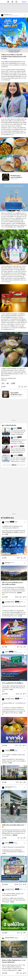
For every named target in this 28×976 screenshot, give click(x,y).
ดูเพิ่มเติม (19, 592)
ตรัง (8, 383)
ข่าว (3, 383)
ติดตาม (10, 14)
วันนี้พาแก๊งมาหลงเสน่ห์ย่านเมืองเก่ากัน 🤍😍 (14, 826)
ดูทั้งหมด (14, 465)
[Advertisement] (14, 8)
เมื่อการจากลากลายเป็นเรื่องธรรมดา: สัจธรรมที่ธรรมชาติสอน (12, 583)
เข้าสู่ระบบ (24, 2)
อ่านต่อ (6, 534)
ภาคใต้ (13, 383)
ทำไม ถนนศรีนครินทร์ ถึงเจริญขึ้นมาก (12, 683)
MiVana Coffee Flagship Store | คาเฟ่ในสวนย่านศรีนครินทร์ (13, 961)
